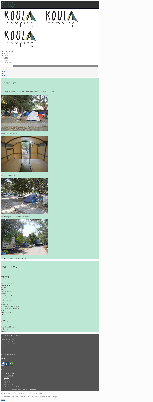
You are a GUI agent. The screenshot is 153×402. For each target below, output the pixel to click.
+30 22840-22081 (9, 2)
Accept (3, 400)
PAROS (6, 380)
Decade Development (29, 390)
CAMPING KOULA (9, 374)
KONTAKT (7, 382)
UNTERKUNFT (8, 376)
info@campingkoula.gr (11, 7)
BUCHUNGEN (8, 384)
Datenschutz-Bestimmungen (10, 354)
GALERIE (6, 378)
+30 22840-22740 (9, 5)
